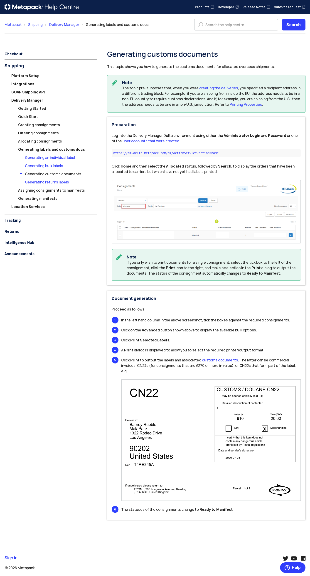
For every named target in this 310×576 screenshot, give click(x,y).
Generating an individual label (50, 157)
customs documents (220, 360)
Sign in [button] (11, 557)
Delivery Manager (64, 24)
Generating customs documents (53, 173)
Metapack (13, 24)
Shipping (35, 24)
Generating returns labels (47, 182)
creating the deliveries (218, 87)
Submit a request (287, 7)
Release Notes (254, 7)
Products (202, 7)
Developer (226, 7)
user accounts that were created (151, 140)
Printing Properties (246, 104)
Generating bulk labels (44, 165)
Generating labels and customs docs (117, 24)
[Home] (42, 7)
